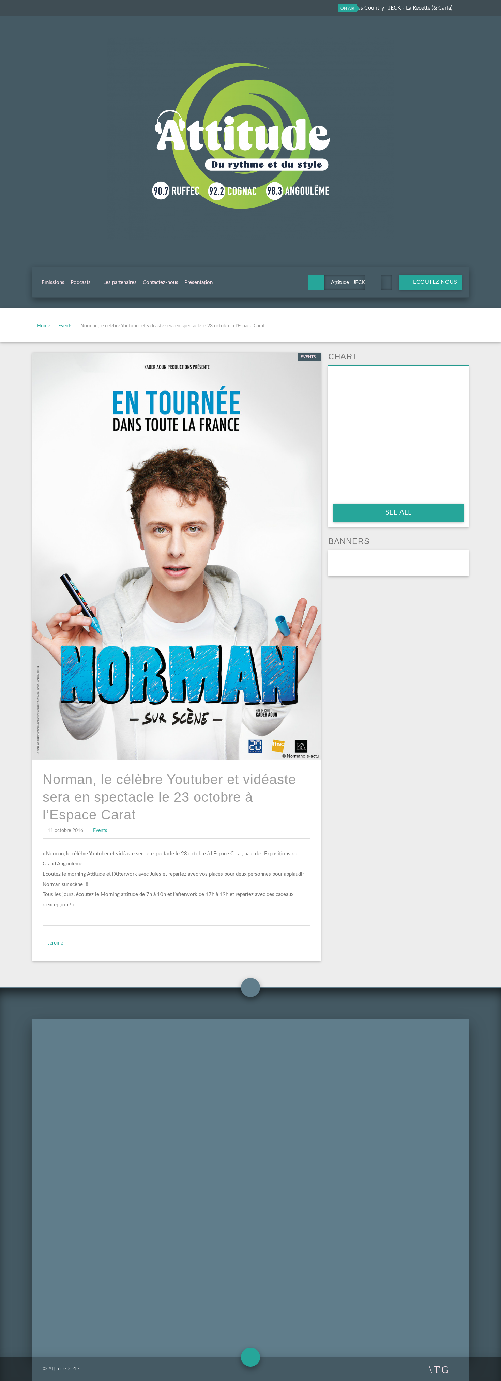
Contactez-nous (160, 282)
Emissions (53, 282)
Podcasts (81, 282)
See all (398, 512)
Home (43, 326)
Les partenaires (120, 282)
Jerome (55, 943)
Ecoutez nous (434, 282)
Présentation (198, 282)
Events (65, 326)
